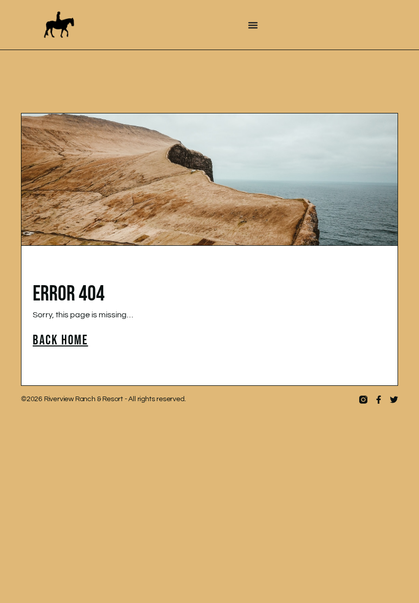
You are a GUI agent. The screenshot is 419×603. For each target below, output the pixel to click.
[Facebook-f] (379, 400)
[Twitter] (394, 400)
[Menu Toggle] (253, 25)
